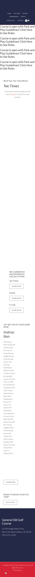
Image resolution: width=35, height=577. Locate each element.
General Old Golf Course (17, 3)
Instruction (9, 334)
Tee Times (11, 86)
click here (13, 94)
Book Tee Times (17, 9)
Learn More (16, 286)
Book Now (10, 502)
